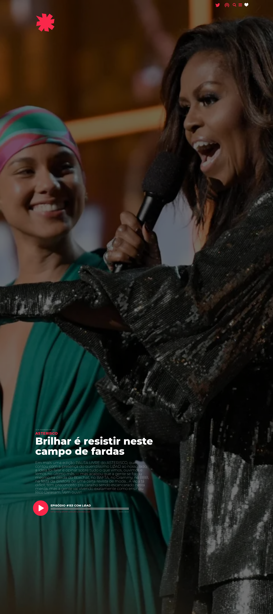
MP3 (52, 512)
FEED (58, 512)
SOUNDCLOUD (84, 512)
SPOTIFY (64, 512)
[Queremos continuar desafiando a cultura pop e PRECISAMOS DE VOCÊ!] (246, 5)
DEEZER (73, 512)
